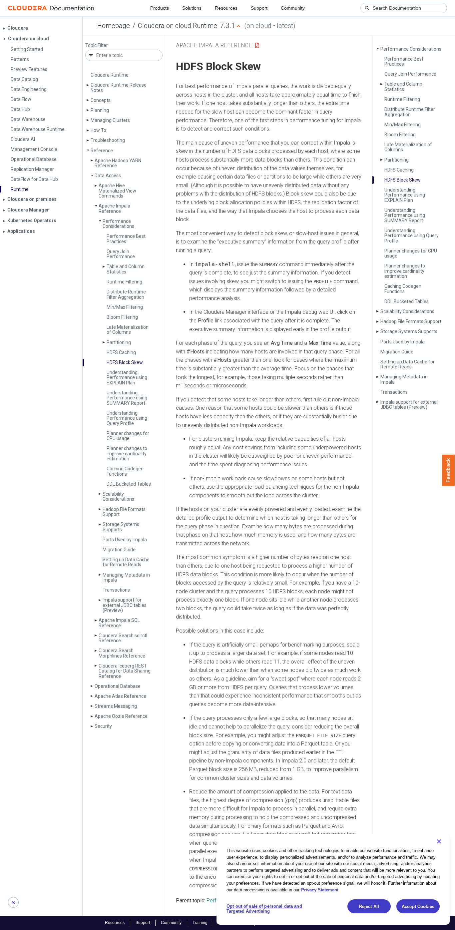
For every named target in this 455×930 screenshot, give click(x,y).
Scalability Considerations (118, 496)
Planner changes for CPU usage (128, 436)
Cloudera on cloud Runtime (177, 26)
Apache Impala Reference (114, 208)
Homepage (113, 26)
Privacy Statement (319, 889)
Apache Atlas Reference (120, 696)
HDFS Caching (121, 352)
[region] (333, 879)
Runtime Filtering (124, 281)
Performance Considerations (118, 224)
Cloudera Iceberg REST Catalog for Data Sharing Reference (125, 671)
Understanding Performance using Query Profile (127, 418)
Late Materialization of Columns (128, 329)
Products (159, 8)
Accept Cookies (418, 906)
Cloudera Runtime (110, 75)
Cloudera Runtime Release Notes (119, 87)
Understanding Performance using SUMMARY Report (127, 398)
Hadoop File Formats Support (124, 512)
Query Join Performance (121, 254)
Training (200, 922)
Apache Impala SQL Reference (119, 623)
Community (293, 8)
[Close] (439, 841)
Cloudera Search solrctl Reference (123, 638)
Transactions (116, 590)
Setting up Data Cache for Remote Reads (126, 562)
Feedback (448, 470)
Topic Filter (96, 45)
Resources (226, 8)
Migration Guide (119, 549)
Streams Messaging (116, 706)
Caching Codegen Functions (125, 471)
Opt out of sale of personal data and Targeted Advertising (264, 909)
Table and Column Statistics (126, 269)
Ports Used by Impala (125, 539)
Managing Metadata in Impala (126, 577)
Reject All (369, 906)
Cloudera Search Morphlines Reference (122, 653)
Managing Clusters (110, 120)
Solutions (192, 8)
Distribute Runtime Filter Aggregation (126, 294)
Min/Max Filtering (125, 307)
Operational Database (118, 686)
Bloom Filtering (122, 317)
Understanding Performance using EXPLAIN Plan (127, 377)
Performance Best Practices (126, 238)
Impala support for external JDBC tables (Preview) (125, 605)
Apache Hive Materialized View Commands (117, 191)
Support (259, 8)
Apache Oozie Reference (121, 716)
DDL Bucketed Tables (129, 484)
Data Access (108, 175)
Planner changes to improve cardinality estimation (127, 453)
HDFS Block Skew (125, 362)
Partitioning (119, 342)
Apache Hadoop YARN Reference (118, 163)
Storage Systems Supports (121, 527)
